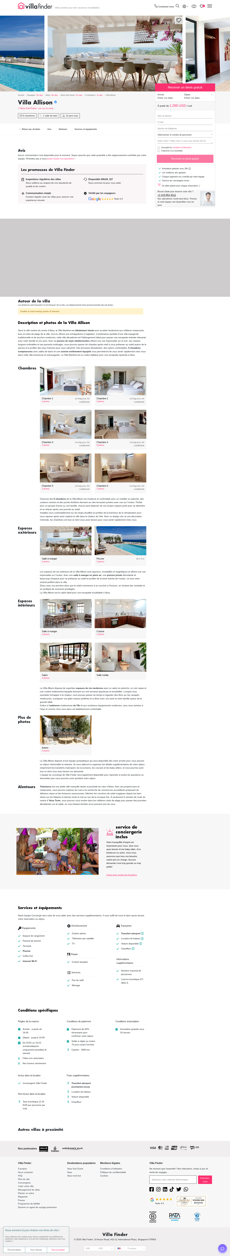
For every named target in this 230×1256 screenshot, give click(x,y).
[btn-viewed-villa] (194, 6)
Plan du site (24, 1179)
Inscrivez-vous (205, 1180)
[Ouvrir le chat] (222, 1248)
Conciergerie (24, 1182)
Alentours (63, 129)
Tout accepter (58, 1249)
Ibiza (69, 1172)
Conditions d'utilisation (111, 1168)
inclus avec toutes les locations (121, 875)
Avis (49, 129)
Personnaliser (14, 1249)
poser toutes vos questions (60, 158)
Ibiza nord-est (74, 1175)
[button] (82, 323)
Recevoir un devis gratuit (185, 158)
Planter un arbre (26, 1193)
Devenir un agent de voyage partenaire (37, 1207)
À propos (22, 1168)
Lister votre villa (25, 1186)
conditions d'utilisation (182, 147)
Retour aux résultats (30, 129)
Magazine (23, 1196)
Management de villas (29, 1189)
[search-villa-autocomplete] (177, 6)
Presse (21, 1200)
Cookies (104, 1175)
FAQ (20, 1175)
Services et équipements (85, 129)
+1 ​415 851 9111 (167, 195)
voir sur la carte (45, 108)
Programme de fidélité (29, 1203)
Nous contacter (25, 1172)
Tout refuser (36, 1249)
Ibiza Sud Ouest (28, 108)
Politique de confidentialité (113, 1172)
